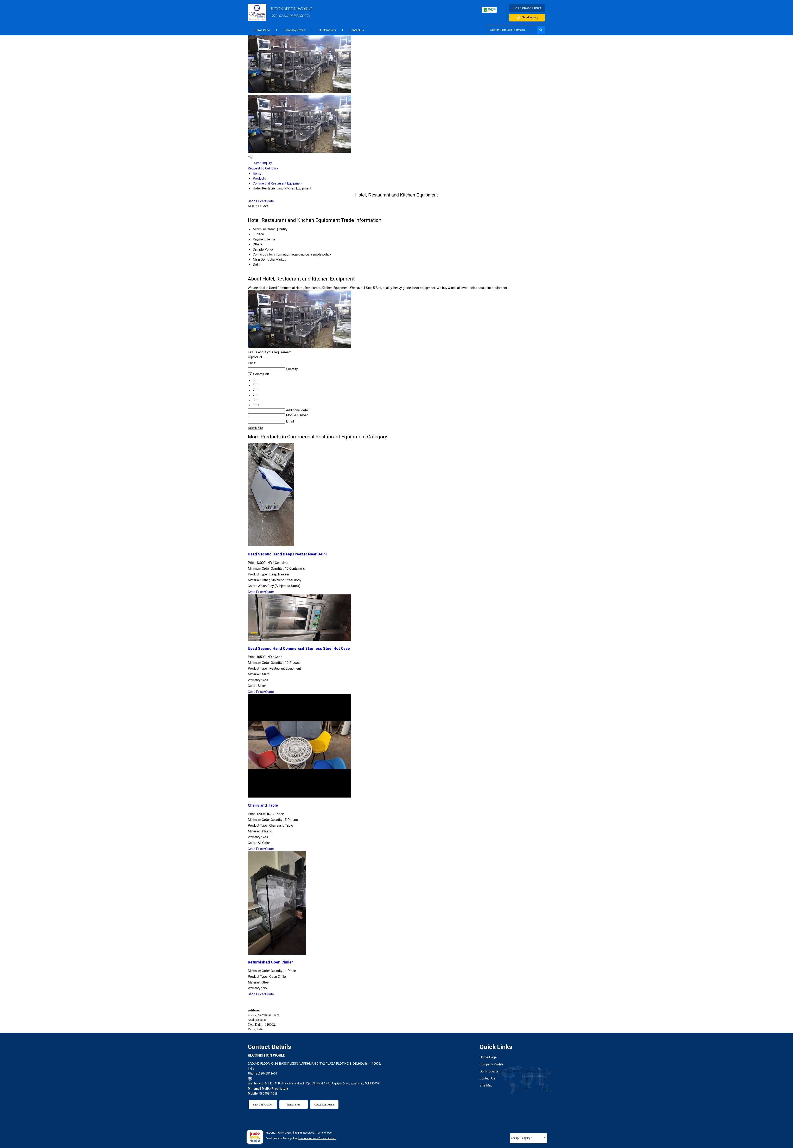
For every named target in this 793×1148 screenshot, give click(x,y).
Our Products (327, 30)
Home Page (262, 30)
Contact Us (357, 30)
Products (259, 178)
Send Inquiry (530, 17)
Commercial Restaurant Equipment (277, 183)
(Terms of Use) (324, 1132)
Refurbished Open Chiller (270, 962)
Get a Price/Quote (261, 201)
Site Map (486, 1085)
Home (257, 173)
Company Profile (294, 30)
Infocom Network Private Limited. (317, 1138)
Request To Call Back (263, 168)
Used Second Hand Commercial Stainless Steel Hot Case (299, 648)
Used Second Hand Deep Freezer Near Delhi (287, 554)
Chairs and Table (263, 805)
